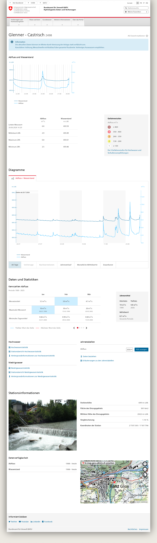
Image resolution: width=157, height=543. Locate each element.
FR (141, 3)
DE (138, 3)
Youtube (25, 521)
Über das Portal (78, 20)
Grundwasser (47, 20)
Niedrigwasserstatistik (20, 368)
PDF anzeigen (141, 349)
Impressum (143, 529)
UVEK (33, 3)
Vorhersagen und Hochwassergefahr (17, 20)
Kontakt (129, 3)
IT (143, 3)
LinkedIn (36, 521)
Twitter (14, 521)
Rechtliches (132, 529)
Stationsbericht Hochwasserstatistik (26, 351)
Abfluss (83, 349)
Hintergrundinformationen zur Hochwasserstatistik (33, 355)
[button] (74, 327)
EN (147, 3)
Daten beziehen (89, 356)
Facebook (48, 521)
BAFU (45, 3)
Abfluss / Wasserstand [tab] (24, 178)
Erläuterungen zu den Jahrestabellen (98, 360)
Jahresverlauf (65, 265)
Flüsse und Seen (34, 20)
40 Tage (15, 265)
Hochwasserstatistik (19, 347)
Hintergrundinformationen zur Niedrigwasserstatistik (33, 376)
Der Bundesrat (17, 3)
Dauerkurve (108, 265)
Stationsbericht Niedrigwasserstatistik (27, 372)
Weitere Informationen (62, 20)
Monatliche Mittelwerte (87, 265)
